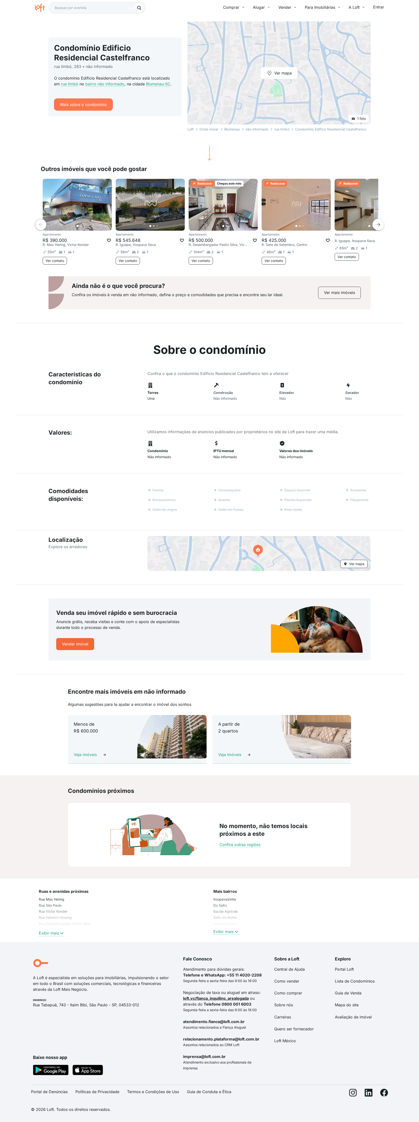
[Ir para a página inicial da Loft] (41, 8)
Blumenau (232, 129)
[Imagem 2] (80, 226)
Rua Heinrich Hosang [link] (55, 917)
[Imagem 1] (77, 226)
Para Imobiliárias (320, 7)
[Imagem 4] (87, 226)
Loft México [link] (285, 1040)
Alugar (259, 7)
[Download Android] (51, 1071)
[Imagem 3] (84, 226)
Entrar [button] (378, 7)
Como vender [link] (286, 981)
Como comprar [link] (288, 993)
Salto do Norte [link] (224, 917)
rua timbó (69, 83)
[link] (339, 293)
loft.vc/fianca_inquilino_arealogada (216, 998)
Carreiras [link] (282, 1017)
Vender (284, 7)
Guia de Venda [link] (348, 993)
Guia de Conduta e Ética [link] (209, 1091)
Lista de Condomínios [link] (355, 981)
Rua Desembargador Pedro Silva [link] (64, 924)
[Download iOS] (88, 1071)
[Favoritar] (109, 240)
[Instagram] (353, 1094)
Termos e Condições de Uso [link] (153, 1091)
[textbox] (96, 8)
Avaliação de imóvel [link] (353, 1017)
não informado (257, 129)
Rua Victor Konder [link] (53, 911)
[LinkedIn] (368, 1094)
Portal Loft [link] (344, 969)
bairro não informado (104, 83)
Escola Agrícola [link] (225, 911)
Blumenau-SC (158, 83)
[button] (259, 553)
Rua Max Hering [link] (51, 899)
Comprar (231, 7)
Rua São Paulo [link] (50, 905)
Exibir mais (49, 933)
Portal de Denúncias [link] (49, 1091)
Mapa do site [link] (347, 1004)
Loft (190, 129)
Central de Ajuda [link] (289, 969)
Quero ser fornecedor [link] (294, 1028)
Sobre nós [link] (283, 1004)
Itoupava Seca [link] (224, 924)
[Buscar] (139, 8)
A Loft (354, 7)
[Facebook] (384, 1094)
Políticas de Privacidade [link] (97, 1091)
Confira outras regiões (239, 844)
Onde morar (209, 129)
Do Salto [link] (220, 905)
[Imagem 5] (90, 226)
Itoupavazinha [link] (224, 899)
